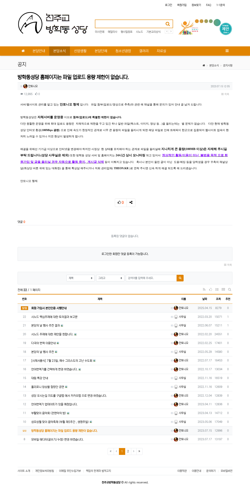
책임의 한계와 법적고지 (98, 470)
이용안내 (196, 470)
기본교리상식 (153, 31)
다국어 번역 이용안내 (43, 343)
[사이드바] (226, 51)
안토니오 (33, 86)
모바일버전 (226, 470)
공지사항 (227, 65)
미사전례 (99, 31)
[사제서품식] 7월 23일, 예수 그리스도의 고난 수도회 (61, 360)
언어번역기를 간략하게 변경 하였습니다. (54, 369)
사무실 (182, 316)
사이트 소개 (24, 470)
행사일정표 (126, 31)
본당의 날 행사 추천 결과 (45, 325)
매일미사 (112, 31)
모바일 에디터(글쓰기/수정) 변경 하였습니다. (57, 439)
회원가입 (182, 5)
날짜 (204, 299)
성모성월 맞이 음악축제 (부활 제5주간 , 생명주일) (60, 422)
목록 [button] (226, 94)
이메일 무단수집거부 (70, 470)
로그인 (168, 5)
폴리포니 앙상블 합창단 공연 (47, 387)
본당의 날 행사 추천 (42, 352)
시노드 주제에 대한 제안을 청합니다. (52, 334)
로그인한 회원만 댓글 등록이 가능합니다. (125, 254)
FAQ (208, 5)
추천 (228, 299)
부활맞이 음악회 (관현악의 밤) (48, 413)
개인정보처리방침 (44, 470)
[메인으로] (23, 51)
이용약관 (182, 470)
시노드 (139, 31)
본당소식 (214, 65)
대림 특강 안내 (39, 378)
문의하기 (211, 470)
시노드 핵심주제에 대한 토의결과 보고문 (54, 317)
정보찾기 (196, 5)
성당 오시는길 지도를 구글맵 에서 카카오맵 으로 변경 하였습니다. (69, 395)
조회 (218, 299)
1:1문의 (220, 5)
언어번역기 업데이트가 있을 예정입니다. (54, 404)
